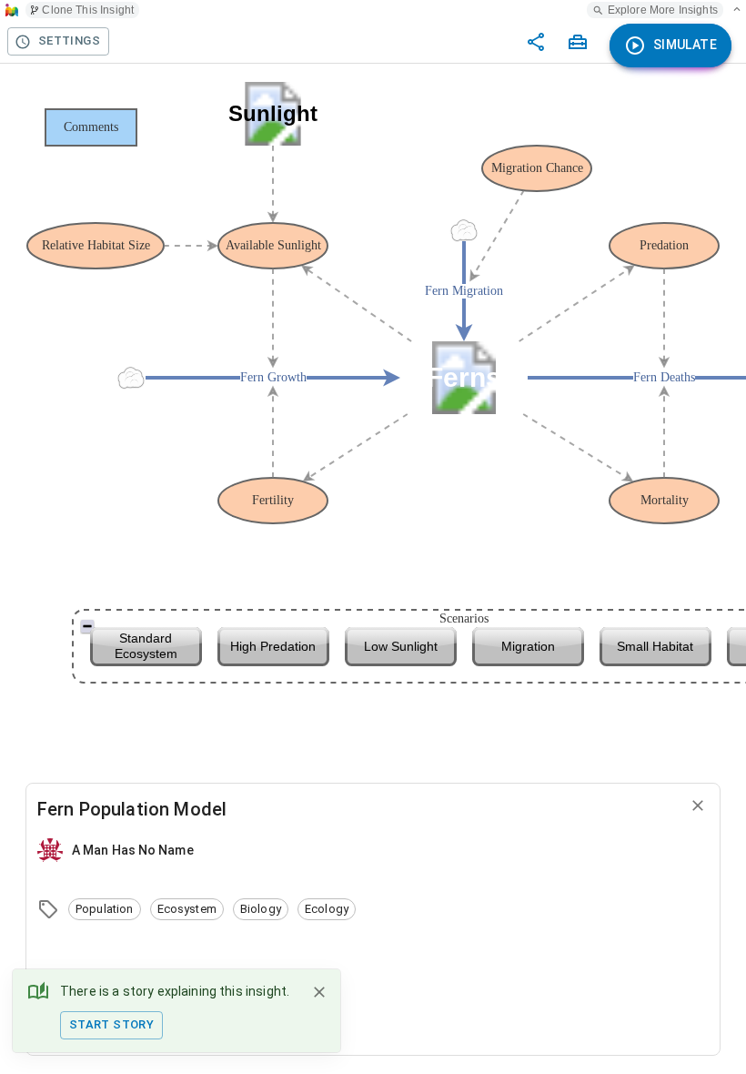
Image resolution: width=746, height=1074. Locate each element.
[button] (104, 909)
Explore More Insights (663, 10)
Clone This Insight (88, 10)
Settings (69, 40)
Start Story (111, 1024)
